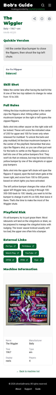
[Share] (34, 19)
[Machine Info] (42, 19)
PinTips (9, 246)
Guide (37, 389)
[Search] (43, 5)
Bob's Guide (18, 5)
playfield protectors (37, 9)
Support (28, 389)
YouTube (29, 253)
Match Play (11, 253)
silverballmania (23, 384)
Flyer (36, 260)
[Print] (49, 19)
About (18, 389)
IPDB (23, 260)
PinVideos (26, 246)
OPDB (8, 260)
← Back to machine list (28, 371)
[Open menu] (50, 5)
